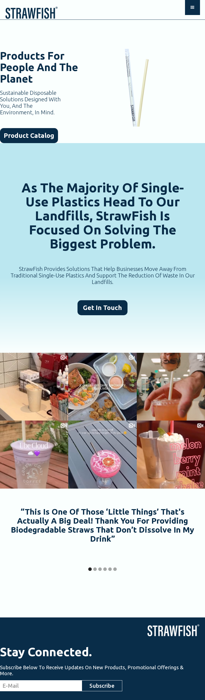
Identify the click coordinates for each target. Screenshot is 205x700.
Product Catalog (29, 135)
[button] (192, 7)
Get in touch (102, 307)
